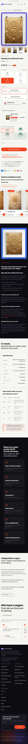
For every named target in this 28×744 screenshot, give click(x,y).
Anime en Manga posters (6, 682)
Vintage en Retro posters (6, 675)
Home (2, 10)
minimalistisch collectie (9, 316)
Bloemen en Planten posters (20, 680)
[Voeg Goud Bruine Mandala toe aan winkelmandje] (1, 214)
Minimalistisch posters (19, 672)
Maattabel (24, 69)
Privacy (2, 703)
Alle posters (3, 685)
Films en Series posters (19, 666)
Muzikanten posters (19, 683)
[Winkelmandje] (24, 4)
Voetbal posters (4, 666)
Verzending (3, 697)
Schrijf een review (7, 615)
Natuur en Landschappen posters (20, 676)
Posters (5, 10)
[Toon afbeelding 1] (3, 50)
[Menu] (18, 4)
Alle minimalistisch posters (8, 186)
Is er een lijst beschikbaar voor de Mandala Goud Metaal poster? (12, 588)
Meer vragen (7, 594)
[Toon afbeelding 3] (15, 50)
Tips (2, 694)
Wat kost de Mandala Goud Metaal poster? (13, 569)
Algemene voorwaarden (6, 706)
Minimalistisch (10, 10)
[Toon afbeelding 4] (20, 50)
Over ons (3, 691)
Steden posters (18, 669)
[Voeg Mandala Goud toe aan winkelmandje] (19, 214)
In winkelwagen (14, 149)
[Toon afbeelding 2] (9, 50)
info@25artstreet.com (5, 660)
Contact (2, 709)
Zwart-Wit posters (5, 669)
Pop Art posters (4, 678)
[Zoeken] (21, 4)
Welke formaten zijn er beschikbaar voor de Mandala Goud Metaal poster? (12, 581)
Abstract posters (4, 672)
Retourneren (3, 700)
